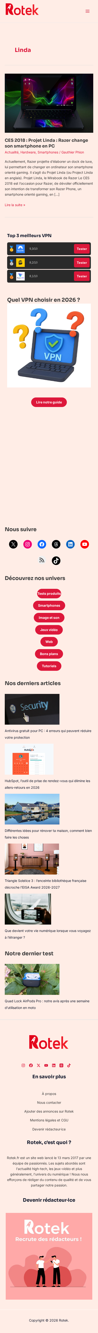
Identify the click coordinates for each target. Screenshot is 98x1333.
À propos (49, 1094)
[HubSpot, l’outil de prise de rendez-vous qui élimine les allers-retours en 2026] (29, 759)
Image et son (49, 618)
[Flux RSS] (42, 560)
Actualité (12, 152)
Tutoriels (49, 666)
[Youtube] (46, 1065)
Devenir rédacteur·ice (49, 1129)
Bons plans (49, 654)
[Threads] (56, 544)
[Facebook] (42, 544)
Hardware (28, 152)
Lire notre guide (49, 402)
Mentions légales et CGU (49, 1120)
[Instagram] (27, 544)
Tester (82, 249)
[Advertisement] (49, 468)
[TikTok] (56, 560)
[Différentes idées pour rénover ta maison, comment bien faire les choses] (32, 809)
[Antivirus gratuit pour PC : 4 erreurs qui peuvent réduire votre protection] (32, 709)
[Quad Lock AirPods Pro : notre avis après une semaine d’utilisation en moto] (32, 979)
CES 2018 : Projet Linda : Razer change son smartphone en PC (46, 143)
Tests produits (49, 593)
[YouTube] (84, 544)
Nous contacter (49, 1102)
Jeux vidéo (49, 630)
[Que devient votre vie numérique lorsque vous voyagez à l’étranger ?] (28, 909)
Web (49, 642)
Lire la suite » (15, 204)
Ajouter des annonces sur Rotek (49, 1111)
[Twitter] (38, 1065)
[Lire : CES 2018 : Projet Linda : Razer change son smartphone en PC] (49, 103)
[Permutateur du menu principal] (87, 11)
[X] (13, 544)
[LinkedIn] (70, 544)
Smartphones (48, 152)
